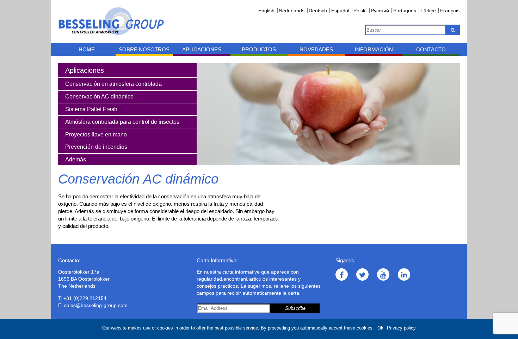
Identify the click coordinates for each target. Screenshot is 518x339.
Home (87, 49)
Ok (380, 328)
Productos (259, 49)
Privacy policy (401, 328)
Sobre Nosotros (144, 49)
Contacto (431, 49)
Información (374, 49)
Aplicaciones (201, 49)
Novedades (316, 49)
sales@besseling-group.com (96, 305)
